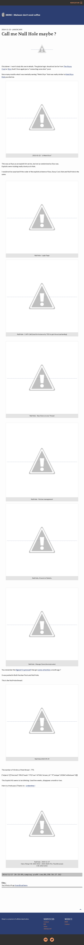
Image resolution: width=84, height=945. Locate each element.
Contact (46, 922)
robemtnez (30, 786)
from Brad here (21, 885)
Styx (9, 69)
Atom (45, 926)
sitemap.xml (47, 929)
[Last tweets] (52, 940)
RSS (45, 924)
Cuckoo (67, 924)
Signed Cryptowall (23, 670)
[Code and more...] (46, 940)
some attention (44, 670)
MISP (66, 922)
